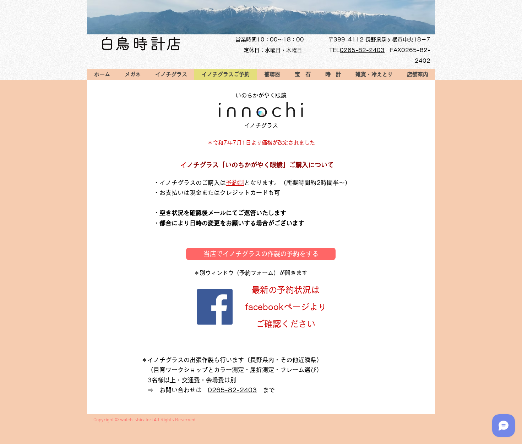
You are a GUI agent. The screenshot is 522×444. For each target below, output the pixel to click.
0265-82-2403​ (362, 50)
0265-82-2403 (232, 390)
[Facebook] (215, 307)
